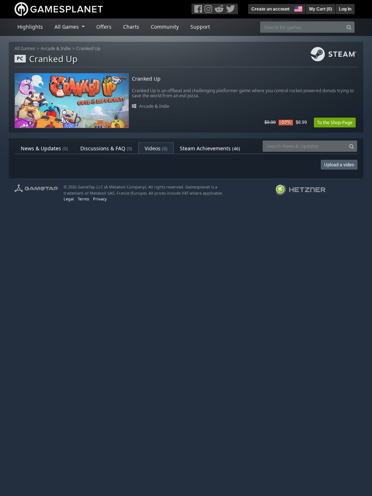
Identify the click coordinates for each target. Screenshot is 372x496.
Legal (69, 199)
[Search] (349, 27)
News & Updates (44, 148)
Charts (131, 26)
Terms (83, 199)
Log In (345, 9)
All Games (25, 48)
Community (165, 26)
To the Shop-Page (334, 122)
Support (200, 26)
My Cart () (320, 9)
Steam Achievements (210, 148)
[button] (297, 8)
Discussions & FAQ (106, 148)
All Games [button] (67, 26)
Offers (104, 26)
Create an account (270, 9)
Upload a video (339, 165)
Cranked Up (88, 48)
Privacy (100, 199)
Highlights (30, 26)
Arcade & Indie (56, 48)
